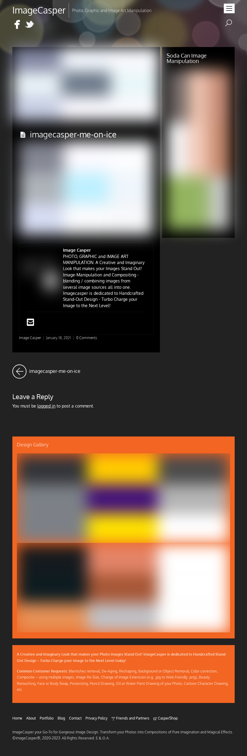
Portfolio (47, 718)
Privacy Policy (97, 718)
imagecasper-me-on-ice (73, 134)
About (31, 718)
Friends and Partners (132, 718)
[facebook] (17, 24)
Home (17, 718)
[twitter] (29, 24)
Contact (75, 718)
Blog (61, 718)
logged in (46, 405)
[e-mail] (42, 24)
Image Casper (30, 337)
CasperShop (167, 718)
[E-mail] (30, 323)
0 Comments (86, 337)
